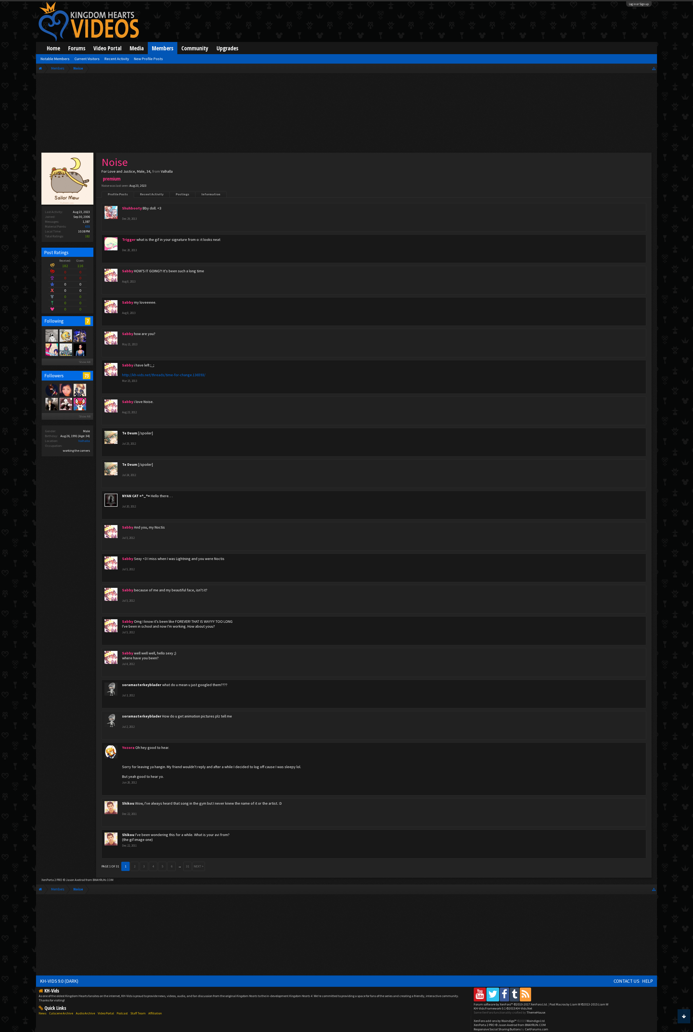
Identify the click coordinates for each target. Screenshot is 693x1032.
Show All (84, 362)
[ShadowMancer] (65, 403)
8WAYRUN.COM (103, 880)
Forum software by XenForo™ (511, 1004)
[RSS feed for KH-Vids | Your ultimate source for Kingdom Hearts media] (525, 994)
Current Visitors (87, 58)
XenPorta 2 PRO (51, 880)
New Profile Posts (148, 58)
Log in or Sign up (639, 4)
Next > (199, 866)
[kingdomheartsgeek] (79, 403)
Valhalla (84, 441)
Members (162, 48)
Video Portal (107, 48)
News (42, 1013)
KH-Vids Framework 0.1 (503, 1008)
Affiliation (155, 1013)
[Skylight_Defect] (79, 389)
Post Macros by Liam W (579, 1004)
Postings (182, 194)
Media (137, 48)
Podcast (122, 1013)
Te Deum (129, 433)
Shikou (128, 803)
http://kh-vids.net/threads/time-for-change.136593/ (163, 374)
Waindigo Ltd (536, 1021)
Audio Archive (85, 1013)
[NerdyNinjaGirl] (65, 389)
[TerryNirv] (51, 403)
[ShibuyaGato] (51, 389)
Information (210, 194)
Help (647, 981)
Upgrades (227, 48)
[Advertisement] (346, 114)
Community (194, 48)
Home (53, 48)
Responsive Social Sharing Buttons (497, 1029)
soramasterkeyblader (141, 684)
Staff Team (138, 1013)
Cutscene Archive (61, 1013)
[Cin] (51, 349)
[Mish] (65, 335)
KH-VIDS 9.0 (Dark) (59, 981)
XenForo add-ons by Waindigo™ (495, 1021)
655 (87, 226)
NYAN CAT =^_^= (136, 495)
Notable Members (55, 58)
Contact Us (626, 981)
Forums (76, 48)
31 (187, 866)
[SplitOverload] (51, 335)
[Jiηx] (79, 349)
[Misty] (65, 349)
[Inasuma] (79, 335)
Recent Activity (152, 194)
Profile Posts (118, 194)
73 (86, 375)
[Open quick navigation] (654, 68)
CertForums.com (536, 1029)
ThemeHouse (536, 1012)
